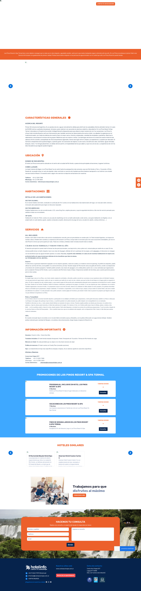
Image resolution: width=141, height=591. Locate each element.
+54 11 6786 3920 (37, 179)
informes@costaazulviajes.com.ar (38, 576)
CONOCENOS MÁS (79, 495)
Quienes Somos (84, 4)
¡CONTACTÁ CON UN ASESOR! (105, 4)
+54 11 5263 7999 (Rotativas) (37, 573)
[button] (61, 4)
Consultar (103, 392)
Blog (93, 4)
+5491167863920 (33, 578)
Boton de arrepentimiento (65, 575)
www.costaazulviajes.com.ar (65, 568)
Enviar (70, 545)
